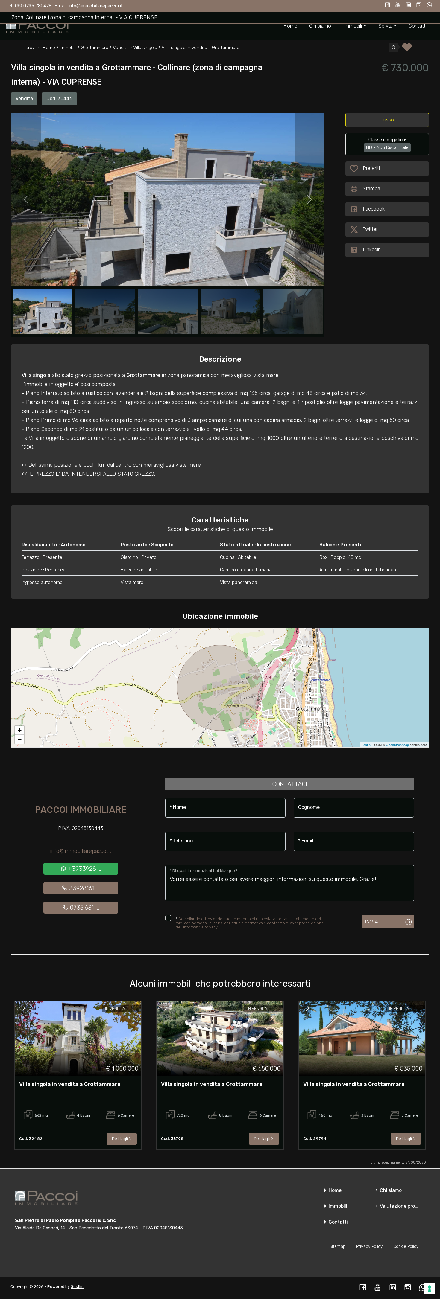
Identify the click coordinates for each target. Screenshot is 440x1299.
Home (290, 26)
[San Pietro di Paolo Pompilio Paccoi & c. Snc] (37, 25)
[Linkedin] (408, 5)
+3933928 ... (83, 868)
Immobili (337, 1206)
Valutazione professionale (408, 1206)
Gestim (77, 1286)
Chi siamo (320, 26)
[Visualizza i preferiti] (406, 49)
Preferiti (372, 168)
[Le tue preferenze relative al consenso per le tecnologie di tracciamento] (429, 1288)
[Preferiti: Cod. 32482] (22, 1009)
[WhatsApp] (429, 5)
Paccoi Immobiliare (81, 809)
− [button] (20, 739)
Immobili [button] (352, 26)
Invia (371, 922)
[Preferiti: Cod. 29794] (306, 1009)
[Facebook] (387, 5)
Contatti (418, 26)
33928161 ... (84, 888)
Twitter (370, 229)
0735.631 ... (83, 907)
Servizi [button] (385, 26)
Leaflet (366, 744)
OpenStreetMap (397, 744)
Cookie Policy (405, 1246)
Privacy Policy (369, 1246)
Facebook (374, 209)
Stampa (371, 188)
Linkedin (372, 249)
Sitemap (337, 1246)
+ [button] (20, 730)
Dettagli (120, 1138)
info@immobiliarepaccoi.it (80, 851)
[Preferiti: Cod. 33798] (164, 1009)
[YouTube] (398, 5)
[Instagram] (418, 5)
